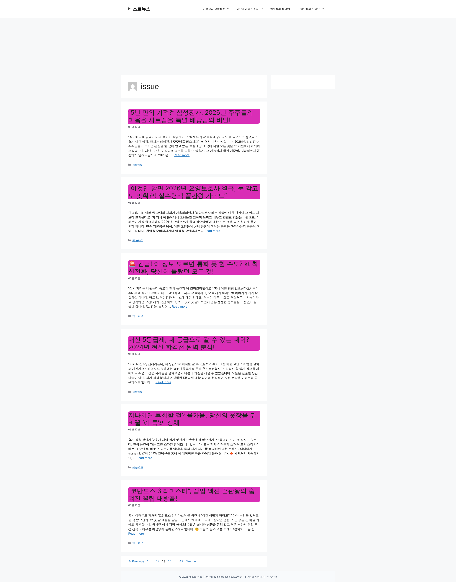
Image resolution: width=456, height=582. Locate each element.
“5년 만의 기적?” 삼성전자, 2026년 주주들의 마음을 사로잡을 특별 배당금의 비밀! (190, 116)
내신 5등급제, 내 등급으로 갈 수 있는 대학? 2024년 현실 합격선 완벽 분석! (188, 343)
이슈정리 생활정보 (214, 9)
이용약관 (272, 576)
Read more (182, 155)
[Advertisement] (228, 44)
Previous (136, 561)
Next (191, 561)
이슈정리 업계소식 (248, 9)
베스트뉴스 (139, 9)
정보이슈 (137, 164)
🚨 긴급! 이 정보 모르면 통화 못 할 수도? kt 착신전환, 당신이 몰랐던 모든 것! (193, 267)
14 (170, 561)
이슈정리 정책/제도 (281, 9)
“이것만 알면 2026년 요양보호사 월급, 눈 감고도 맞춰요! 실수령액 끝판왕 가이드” (193, 191)
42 (181, 561)
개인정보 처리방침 (254, 576)
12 (158, 561)
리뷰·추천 (137, 467)
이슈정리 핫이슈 (310, 9)
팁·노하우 (137, 240)
